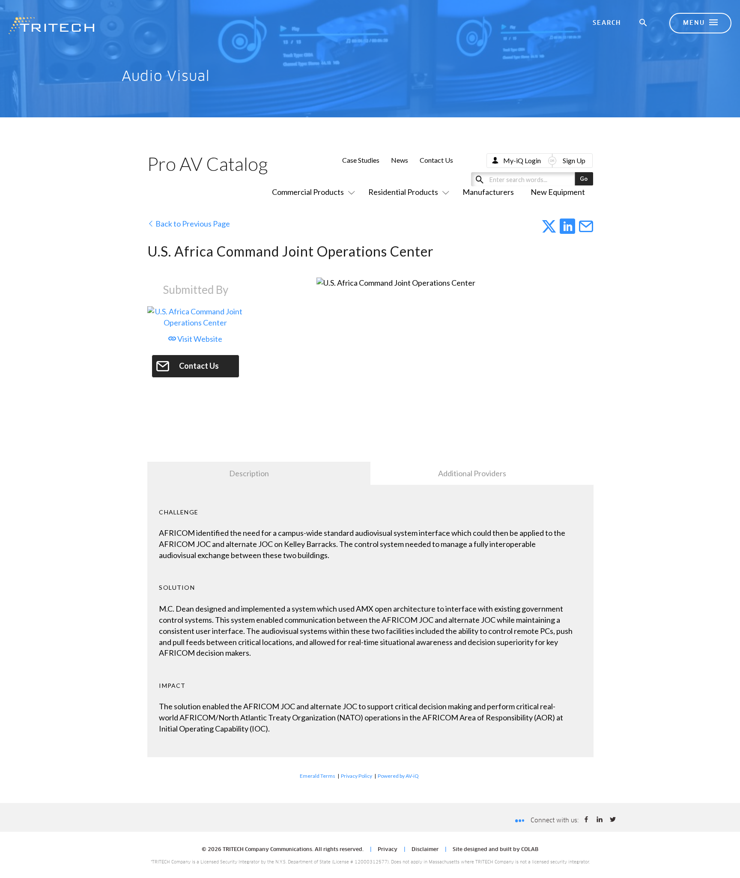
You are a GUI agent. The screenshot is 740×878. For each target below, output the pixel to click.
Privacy (387, 849)
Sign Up (574, 160)
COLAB (529, 849)
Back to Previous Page (192, 223)
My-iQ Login (522, 160)
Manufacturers (488, 192)
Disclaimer (425, 849)
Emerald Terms (317, 776)
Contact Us (436, 160)
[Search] (643, 23)
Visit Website (199, 338)
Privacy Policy (356, 776)
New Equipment (558, 192)
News (399, 160)
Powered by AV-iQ (398, 776)
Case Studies (360, 160)
